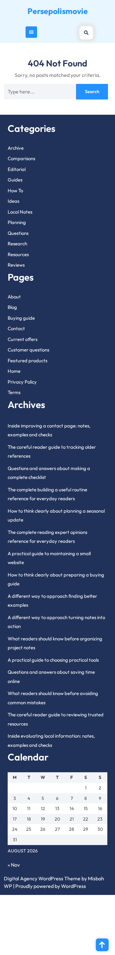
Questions (18, 233)
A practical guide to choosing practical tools (53, 660)
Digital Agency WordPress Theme (42, 878)
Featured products (27, 361)
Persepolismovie (57, 11)
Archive (16, 148)
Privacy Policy (22, 382)
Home (14, 371)
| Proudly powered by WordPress (49, 886)
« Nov (14, 865)
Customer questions (28, 350)
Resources (18, 254)
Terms (14, 392)
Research (17, 244)
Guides (15, 180)
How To (15, 191)
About (14, 297)
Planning (17, 222)
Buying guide (21, 318)
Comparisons (21, 158)
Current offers (22, 339)
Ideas (13, 201)
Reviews (16, 265)
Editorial (17, 169)
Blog (12, 307)
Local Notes (20, 212)
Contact (16, 328)
